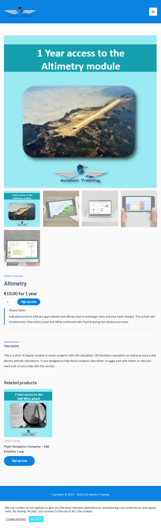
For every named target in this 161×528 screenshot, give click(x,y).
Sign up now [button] (19, 460)
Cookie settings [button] (16, 519)
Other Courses (13, 276)
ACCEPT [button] (36, 519)
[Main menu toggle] (153, 11)
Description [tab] (11, 346)
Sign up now (28, 301)
